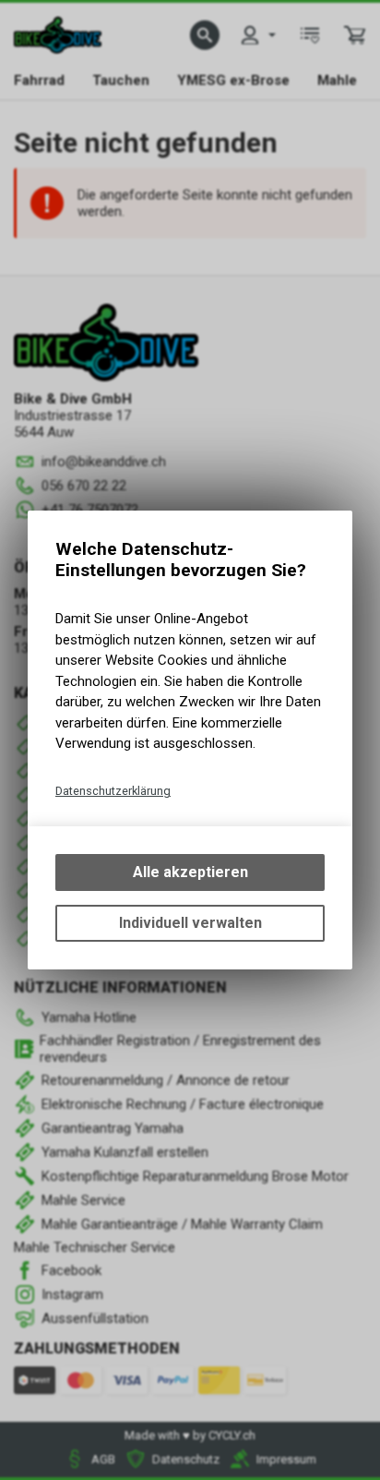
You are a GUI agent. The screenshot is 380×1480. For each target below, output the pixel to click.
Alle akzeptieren (190, 872)
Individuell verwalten (190, 923)
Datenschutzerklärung (113, 791)
